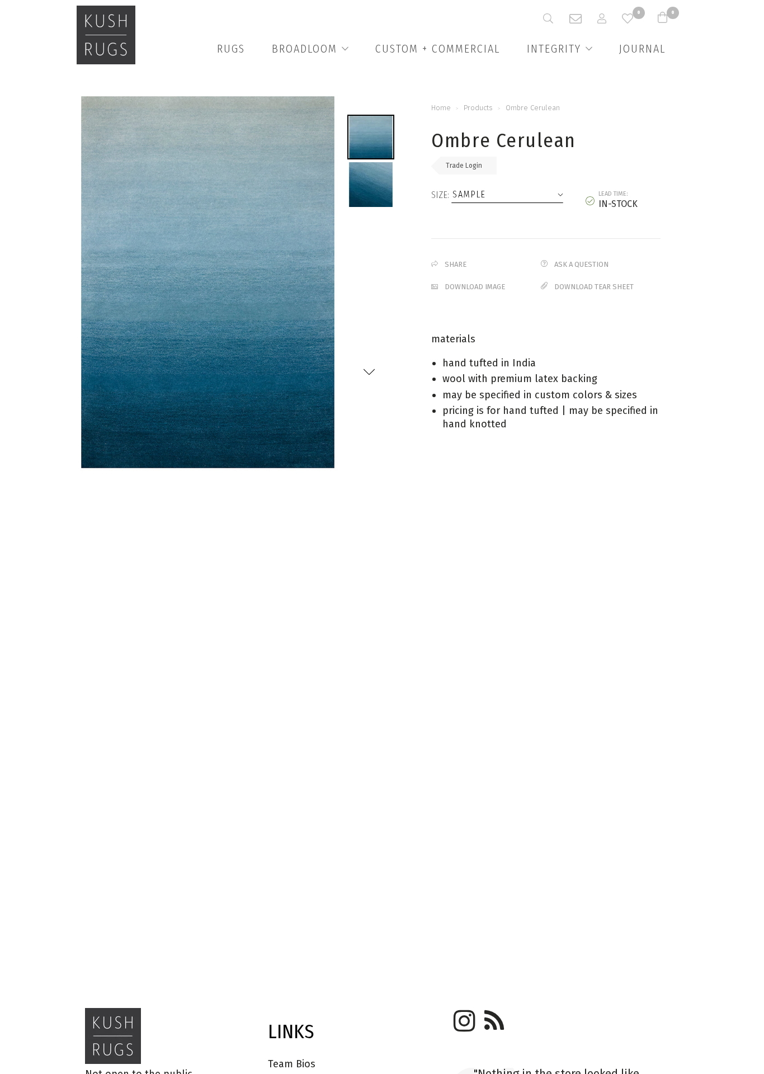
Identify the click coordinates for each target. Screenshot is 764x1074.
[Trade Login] (609, 18)
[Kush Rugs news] (493, 1017)
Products (478, 107)
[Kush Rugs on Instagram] (462, 1017)
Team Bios (291, 1064)
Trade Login (464, 165)
